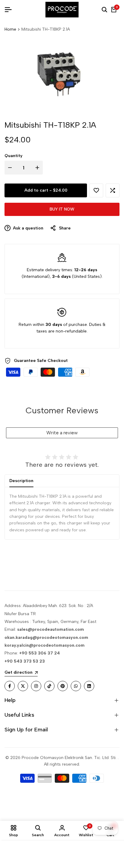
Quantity (14, 155)
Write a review (62, 433)
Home (10, 29)
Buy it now (62, 209)
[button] (96, 190)
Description (21, 480)
